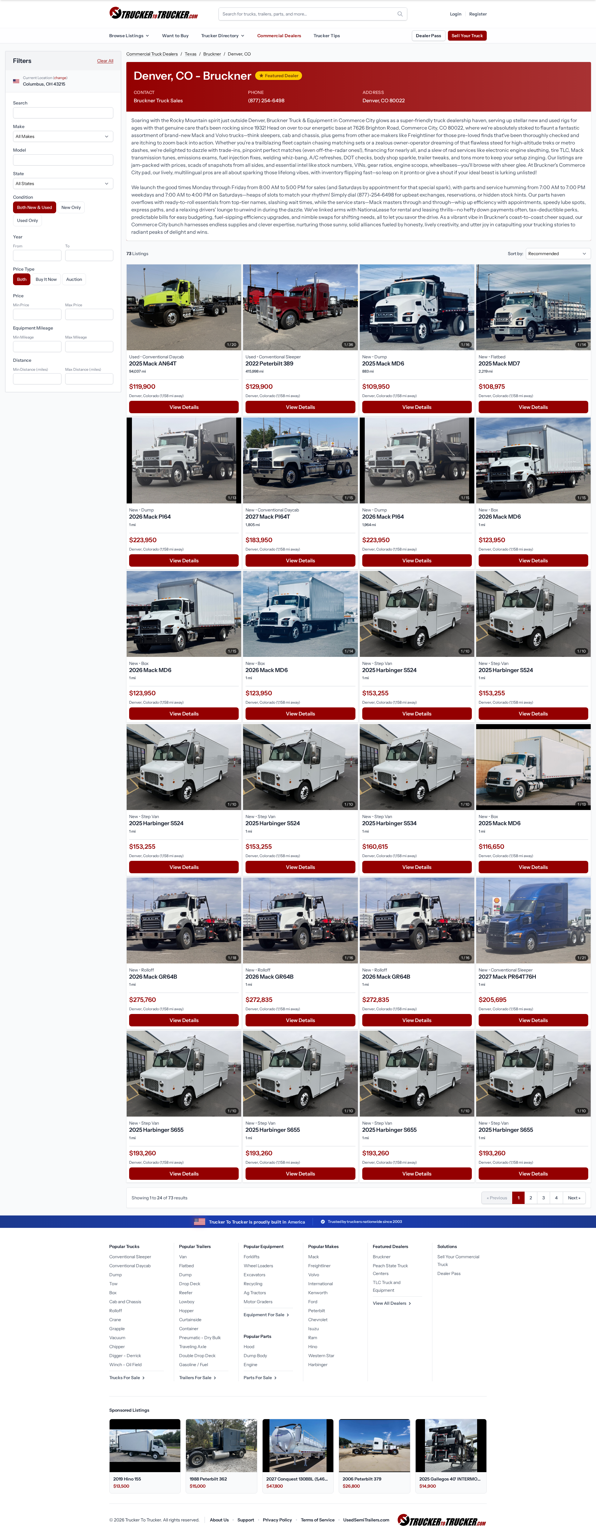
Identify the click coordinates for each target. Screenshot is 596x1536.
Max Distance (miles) (83, 369)
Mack (313, 1256)
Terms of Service (318, 1520)
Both (21, 279)
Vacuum (117, 1337)
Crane (115, 1319)
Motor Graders (258, 1301)
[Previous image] (133, 307)
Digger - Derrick (125, 1355)
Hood (249, 1346)
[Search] (400, 14)
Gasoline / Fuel (193, 1364)
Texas (190, 54)
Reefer (185, 1292)
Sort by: (515, 253)
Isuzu (313, 1328)
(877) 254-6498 (266, 100)
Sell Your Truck (467, 35)
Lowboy (186, 1301)
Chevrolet (317, 1319)
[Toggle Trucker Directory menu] (242, 35)
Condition (23, 197)
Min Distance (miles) (30, 369)
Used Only (27, 220)
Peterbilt (316, 1310)
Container (188, 1328)
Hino (312, 1346)
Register (478, 14)
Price (18, 296)
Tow (113, 1283)
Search (20, 103)
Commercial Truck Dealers (152, 54)
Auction (74, 279)
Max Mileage (76, 337)
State (18, 173)
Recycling (253, 1283)
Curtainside (190, 1319)
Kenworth (317, 1292)
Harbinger (317, 1364)
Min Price (21, 305)
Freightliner (319, 1265)
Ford (312, 1301)
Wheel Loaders (258, 1265)
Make (19, 126)
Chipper (117, 1346)
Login (456, 14)
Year (17, 237)
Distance (22, 360)
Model (19, 150)
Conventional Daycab (130, 1265)
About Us (219, 1520)
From (17, 246)
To (67, 246)
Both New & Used (34, 207)
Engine (250, 1364)
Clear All (105, 61)
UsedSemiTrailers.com (366, 1520)
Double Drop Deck (197, 1355)
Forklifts (252, 1256)
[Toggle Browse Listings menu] (147, 35)
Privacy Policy (277, 1520)
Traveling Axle (192, 1346)
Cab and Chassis (125, 1301)
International (320, 1283)
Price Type (23, 269)
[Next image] (235, 307)
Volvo (313, 1274)
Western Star (321, 1355)
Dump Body (255, 1355)
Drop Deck (189, 1283)
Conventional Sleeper (130, 1256)
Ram (312, 1337)
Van (183, 1256)
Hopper (186, 1310)
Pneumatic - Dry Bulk (200, 1337)
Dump (115, 1274)
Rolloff (115, 1310)
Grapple (117, 1328)
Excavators (254, 1274)
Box (113, 1292)
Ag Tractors (255, 1292)
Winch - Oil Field (125, 1364)
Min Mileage (23, 337)
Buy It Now (46, 279)
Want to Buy (175, 35)
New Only (71, 207)
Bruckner (212, 54)
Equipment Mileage (33, 328)
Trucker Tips (327, 35)
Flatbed (186, 1265)
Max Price (73, 305)
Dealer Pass (428, 35)
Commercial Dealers (279, 35)
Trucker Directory (220, 35)
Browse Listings (126, 35)
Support (245, 1520)
